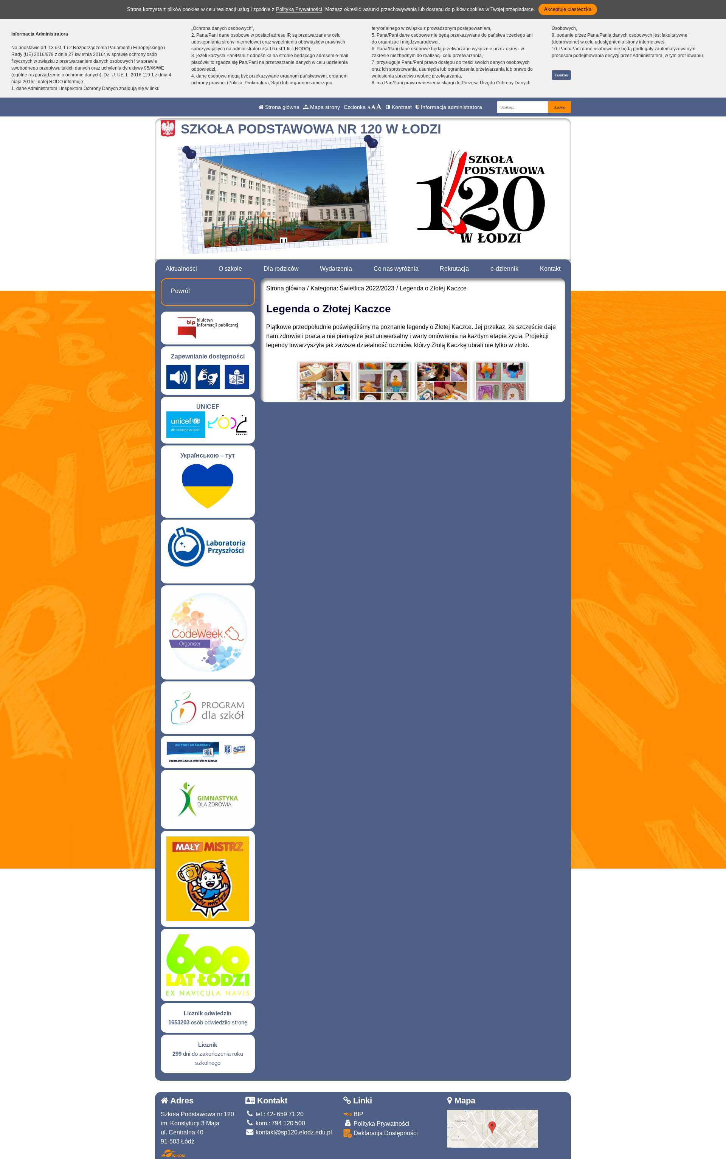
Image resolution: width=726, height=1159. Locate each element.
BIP (357, 1114)
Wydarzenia (336, 268)
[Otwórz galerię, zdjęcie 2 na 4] (383, 381)
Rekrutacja (454, 268)
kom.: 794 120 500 (279, 1123)
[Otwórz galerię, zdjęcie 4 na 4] (501, 381)
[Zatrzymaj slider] (283, 243)
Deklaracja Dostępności (385, 1133)
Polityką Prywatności (299, 9)
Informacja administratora (450, 107)
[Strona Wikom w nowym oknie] (173, 1153)
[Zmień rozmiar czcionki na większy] (373, 107)
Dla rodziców (281, 268)
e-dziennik (504, 268)
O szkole (230, 268)
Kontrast (401, 107)
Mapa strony (324, 107)
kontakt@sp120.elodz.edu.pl (293, 1132)
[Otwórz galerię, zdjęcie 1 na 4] (324, 381)
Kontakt (550, 268)
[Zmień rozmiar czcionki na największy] (379, 107)
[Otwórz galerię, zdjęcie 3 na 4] (442, 381)
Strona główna (281, 107)
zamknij (561, 75)
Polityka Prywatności (381, 1123)
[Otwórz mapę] (492, 1128)
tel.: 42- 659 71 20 (279, 1114)
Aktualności (181, 268)
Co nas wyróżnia (396, 268)
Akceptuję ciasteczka (567, 9)
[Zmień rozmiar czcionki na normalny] (369, 107)
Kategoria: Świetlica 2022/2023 (352, 288)
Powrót (180, 291)
